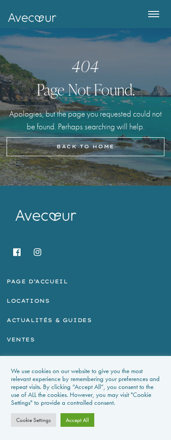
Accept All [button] (77, 420)
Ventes (21, 339)
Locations (28, 300)
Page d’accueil (37, 281)
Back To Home (85, 146)
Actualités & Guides (49, 320)
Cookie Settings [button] (33, 420)
